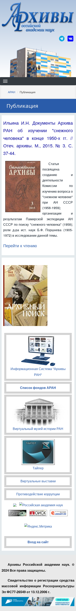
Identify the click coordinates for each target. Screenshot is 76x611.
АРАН (11, 92)
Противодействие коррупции (38, 494)
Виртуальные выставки (38, 481)
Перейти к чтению (20, 245)
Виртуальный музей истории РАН (38, 428)
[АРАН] (38, 17)
